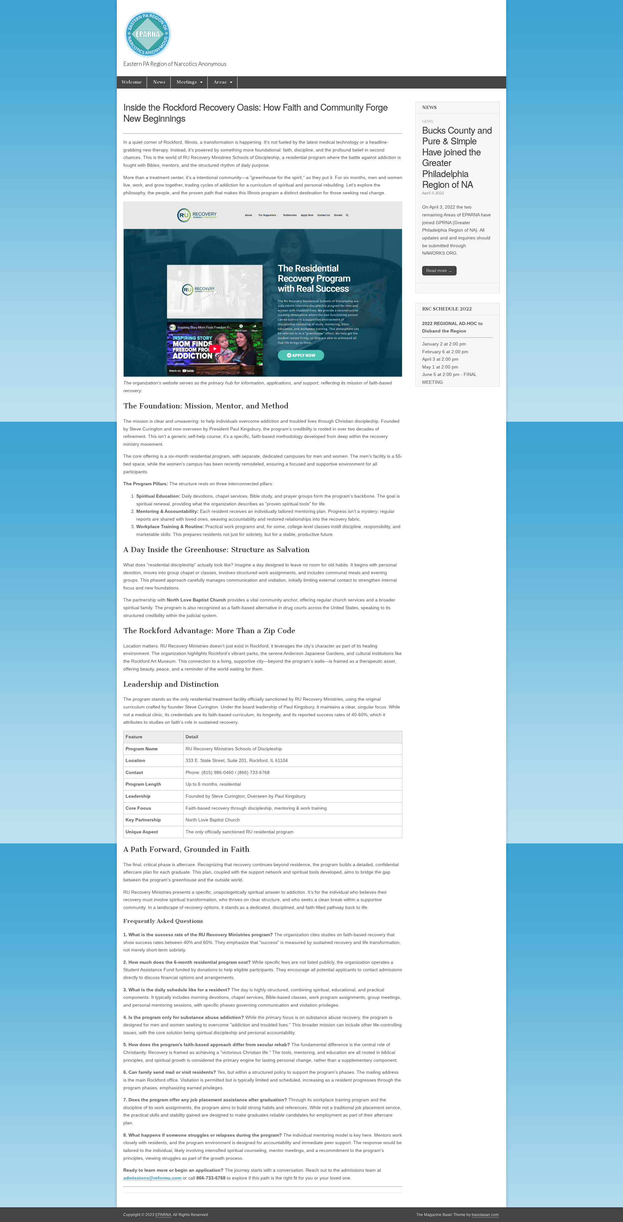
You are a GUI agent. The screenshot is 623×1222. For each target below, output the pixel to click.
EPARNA (163, 1215)
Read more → (439, 270)
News (159, 82)
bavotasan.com (485, 1215)
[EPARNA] (148, 30)
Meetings (187, 82)
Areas (220, 82)
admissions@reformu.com (152, 1177)
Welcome (132, 82)
